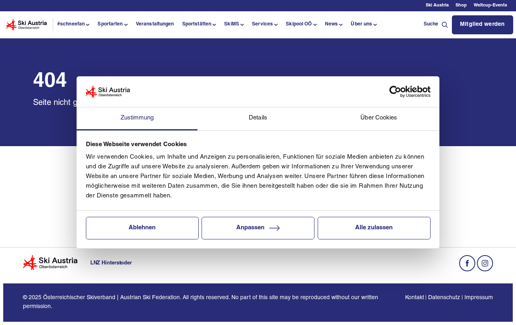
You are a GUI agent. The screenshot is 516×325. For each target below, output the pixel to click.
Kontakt (414, 298)
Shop (461, 5)
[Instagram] (485, 263)
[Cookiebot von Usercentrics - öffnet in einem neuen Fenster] (395, 92)
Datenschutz (444, 298)
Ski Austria (437, 5)
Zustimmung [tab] (137, 118)
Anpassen (250, 228)
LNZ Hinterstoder (111, 263)
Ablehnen (142, 228)
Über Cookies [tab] (378, 118)
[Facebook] (467, 263)
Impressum (478, 298)
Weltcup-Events (490, 5)
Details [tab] (258, 118)
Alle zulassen (374, 228)
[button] (73, 24)
